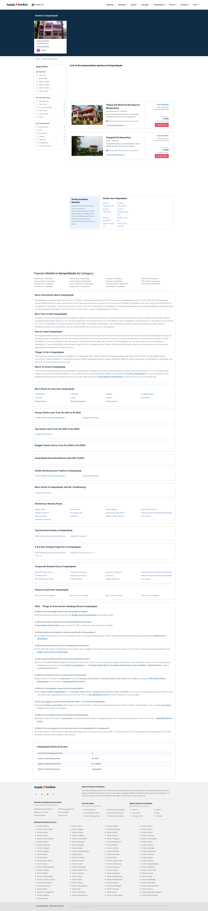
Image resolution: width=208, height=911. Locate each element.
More (195, 5)
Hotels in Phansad (113, 854)
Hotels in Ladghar (78, 836)
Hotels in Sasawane (44, 886)
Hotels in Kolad (42, 854)
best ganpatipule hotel (98, 695)
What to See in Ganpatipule (45, 595)
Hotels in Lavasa (147, 873)
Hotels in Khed (42, 858)
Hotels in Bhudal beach (80, 895)
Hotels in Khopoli (42, 898)
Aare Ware (146, 398)
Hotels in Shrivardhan (79, 839)
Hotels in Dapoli (42, 832)
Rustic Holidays (111, 509)
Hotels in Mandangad (114, 886)
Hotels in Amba (77, 848)
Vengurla (184, 5)
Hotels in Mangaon (113, 839)
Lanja (74, 398)
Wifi (40, 130)
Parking (41, 136)
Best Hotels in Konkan (116, 813)
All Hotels (42, 75)
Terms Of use (62, 815)
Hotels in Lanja (42, 864)
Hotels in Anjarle (77, 832)
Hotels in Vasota (147, 889)
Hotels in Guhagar (78, 842)
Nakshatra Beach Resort (115, 516)
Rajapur (110, 394)
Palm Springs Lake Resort (115, 513)
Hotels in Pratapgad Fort (45, 892)
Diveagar (122, 5)
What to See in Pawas (114, 595)
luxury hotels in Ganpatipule (53, 692)
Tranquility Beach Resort (99, 665)
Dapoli (133, 5)
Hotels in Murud (112, 836)
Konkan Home (40, 509)
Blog (157, 813)
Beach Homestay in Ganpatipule (80, 281)
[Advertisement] (122, 84)
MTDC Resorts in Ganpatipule (44, 284)
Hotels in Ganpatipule (49, 59)
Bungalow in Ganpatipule (114, 281)
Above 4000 (43, 91)
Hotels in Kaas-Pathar (79, 870)
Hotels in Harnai (147, 832)
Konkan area (140, 791)
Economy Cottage (45, 107)
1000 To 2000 (44, 82)
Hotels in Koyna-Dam (149, 870)
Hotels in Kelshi (112, 832)
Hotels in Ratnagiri (148, 848)
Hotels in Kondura (113, 883)
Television (42, 140)
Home (38, 59)
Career (158, 810)
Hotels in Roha (77, 854)
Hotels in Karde (42, 836)
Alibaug (110, 5)
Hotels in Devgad (78, 845)
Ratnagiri (75, 394)
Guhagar (145, 5)
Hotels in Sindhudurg (114, 864)
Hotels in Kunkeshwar (44, 883)
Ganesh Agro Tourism (149, 509)
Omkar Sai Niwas (43, 41)
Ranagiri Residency (42, 513)
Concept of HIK (137, 816)
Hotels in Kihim (147, 826)
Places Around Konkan (116, 816)
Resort (41, 117)
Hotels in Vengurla (43, 848)
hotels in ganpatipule (74, 665)
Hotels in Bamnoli (113, 889)
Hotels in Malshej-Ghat (115, 876)
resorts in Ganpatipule (135, 374)
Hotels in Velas (112, 858)
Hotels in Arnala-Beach (45, 876)
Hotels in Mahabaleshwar (45, 867)
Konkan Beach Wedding (116, 810)
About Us (135, 810)
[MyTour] (17, 4)
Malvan (172, 5)
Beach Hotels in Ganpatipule (43, 278)
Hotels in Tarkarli (147, 845)
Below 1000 (43, 78)
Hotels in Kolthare (148, 854)
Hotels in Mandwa (43, 895)
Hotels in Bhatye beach (150, 895)
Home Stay (43, 104)
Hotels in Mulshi (42, 873)
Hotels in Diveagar (148, 836)
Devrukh (39, 398)
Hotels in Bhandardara (79, 886)
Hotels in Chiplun (43, 842)
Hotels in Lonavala (113, 867)
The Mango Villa (76, 513)
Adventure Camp (45, 146)
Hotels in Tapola (112, 870)
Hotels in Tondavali (78, 892)
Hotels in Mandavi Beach (150, 886)
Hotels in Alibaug (43, 826)
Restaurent (43, 133)
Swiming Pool (43, 143)
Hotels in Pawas (77, 883)
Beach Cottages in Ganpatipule (44, 281)
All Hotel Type (44, 101)
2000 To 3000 (44, 85)
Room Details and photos (116, 125)
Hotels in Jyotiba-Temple (46, 880)
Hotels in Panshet (78, 873)
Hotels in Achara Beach (115, 895)
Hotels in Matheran (148, 867)
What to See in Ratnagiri (79, 595)
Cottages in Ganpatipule (114, 278)
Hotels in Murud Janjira (45, 829)
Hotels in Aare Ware (148, 883)
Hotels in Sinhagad (113, 873)
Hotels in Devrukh (113, 851)
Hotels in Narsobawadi (114, 880)
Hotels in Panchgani (79, 867)
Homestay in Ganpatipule (149, 278)
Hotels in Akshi (77, 826)
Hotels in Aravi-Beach (44, 861)
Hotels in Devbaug (43, 845)
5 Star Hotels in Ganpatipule (150, 284)
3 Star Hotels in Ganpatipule (43, 286)
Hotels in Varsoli (147, 829)
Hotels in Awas (112, 892)
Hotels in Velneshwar (114, 842)
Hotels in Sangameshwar (122, 210)
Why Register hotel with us (43, 809)
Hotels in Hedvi (147, 842)
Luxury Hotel (43, 114)
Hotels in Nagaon (78, 829)
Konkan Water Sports (91, 813)
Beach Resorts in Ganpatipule (80, 278)
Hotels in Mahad (147, 858)
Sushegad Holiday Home (121, 665)
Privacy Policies (63, 812)
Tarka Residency (154, 665)
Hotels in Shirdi (147, 876)
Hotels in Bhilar (42, 889)
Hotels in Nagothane (149, 851)
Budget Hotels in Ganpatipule (79, 286)
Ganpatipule (159, 5)
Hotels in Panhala (43, 870)
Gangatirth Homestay (91, 418)
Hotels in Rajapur (43, 851)
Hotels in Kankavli (78, 861)
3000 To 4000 (44, 88)
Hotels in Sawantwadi (114, 861)
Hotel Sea (73, 516)
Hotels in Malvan (112, 845)
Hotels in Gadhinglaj (148, 880)
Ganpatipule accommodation (110, 377)
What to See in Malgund (150, 595)
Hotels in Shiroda (147, 861)
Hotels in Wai (76, 889)
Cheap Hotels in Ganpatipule (115, 286)
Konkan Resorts (89, 810)
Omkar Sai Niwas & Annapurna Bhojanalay (50, 418)
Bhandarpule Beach (79, 401)
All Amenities (43, 127)
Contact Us (136, 813)
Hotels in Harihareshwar (45, 839)
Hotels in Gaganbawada (150, 864)
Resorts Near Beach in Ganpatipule (81, 284)
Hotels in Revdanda (113, 829)
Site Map (159, 816)
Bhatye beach (112, 401)
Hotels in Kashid (112, 826)
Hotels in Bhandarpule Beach (152, 892)
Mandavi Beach (41, 401)
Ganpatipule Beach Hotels (74, 682)
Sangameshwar (148, 394)
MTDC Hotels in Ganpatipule (150, 281)
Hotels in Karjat (77, 876)
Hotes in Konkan (58, 906)
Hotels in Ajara (77, 880)
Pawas (109, 398)
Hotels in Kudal (77, 864)
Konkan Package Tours (92, 816)
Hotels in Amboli (112, 848)
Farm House (43, 111)
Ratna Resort (146, 516)
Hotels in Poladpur (78, 858)
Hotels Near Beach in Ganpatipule (117, 284)
